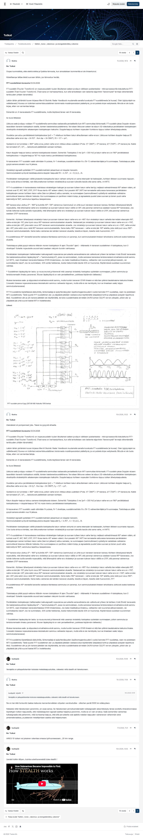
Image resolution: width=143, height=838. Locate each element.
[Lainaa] (131, 61)
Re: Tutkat (10, 66)
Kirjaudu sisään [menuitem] (119, 4)
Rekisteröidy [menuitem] (133, 4)
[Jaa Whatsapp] (16, 826)
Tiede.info (13, 834)
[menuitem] (16, 4)
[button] (129, 53)
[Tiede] (5, 4)
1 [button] (133, 53)
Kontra (14, 61)
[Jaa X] (12, 826)
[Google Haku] (133, 44)
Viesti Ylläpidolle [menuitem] (35, 4)
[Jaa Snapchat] (20, 826)
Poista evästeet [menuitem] (132, 826)
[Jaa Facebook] (8, 826)
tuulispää (15, 659)
